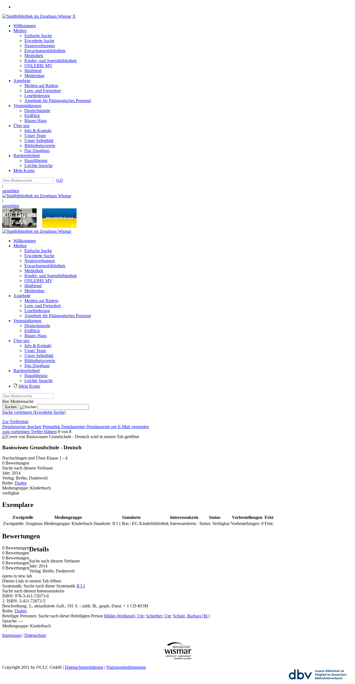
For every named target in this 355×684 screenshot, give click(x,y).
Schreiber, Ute (158, 616)
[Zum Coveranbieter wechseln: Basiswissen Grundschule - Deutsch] (45, 436)
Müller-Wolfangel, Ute (124, 616)
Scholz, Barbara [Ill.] (191, 616)
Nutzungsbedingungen (126, 667)
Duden (21, 483)
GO (59, 180)
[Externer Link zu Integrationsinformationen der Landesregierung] (59, 226)
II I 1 (81, 586)
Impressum (11, 635)
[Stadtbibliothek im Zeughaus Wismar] (36, 16)
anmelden (10, 190)
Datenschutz (35, 635)
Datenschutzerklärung (84, 667)
